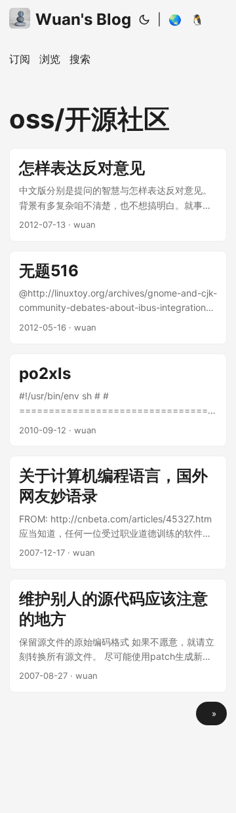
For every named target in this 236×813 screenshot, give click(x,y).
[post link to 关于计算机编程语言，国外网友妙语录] (118, 512)
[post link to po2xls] (118, 400)
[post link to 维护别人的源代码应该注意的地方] (118, 635)
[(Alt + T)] (144, 19)
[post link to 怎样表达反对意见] (118, 195)
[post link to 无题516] (118, 297)
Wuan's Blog (83, 19)
